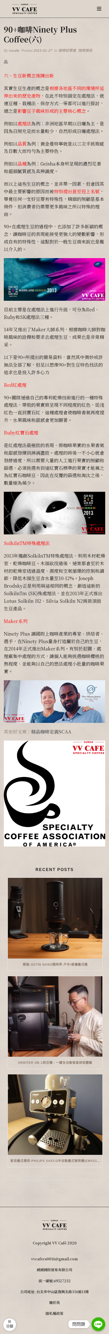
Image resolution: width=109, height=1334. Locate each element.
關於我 (54, 1302)
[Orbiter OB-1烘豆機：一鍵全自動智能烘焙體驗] (55, 1016)
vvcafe (14, 50)
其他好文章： (37, 731)
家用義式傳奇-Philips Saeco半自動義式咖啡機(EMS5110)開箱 (56, 1161)
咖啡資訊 (85, 50)
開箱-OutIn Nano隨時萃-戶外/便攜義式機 (55, 964)
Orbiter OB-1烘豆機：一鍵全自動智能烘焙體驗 (55, 1063)
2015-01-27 (42, 50)
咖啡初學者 (67, 50)
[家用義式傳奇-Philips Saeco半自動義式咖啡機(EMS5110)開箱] (55, 1114)
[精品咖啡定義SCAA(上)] (54, 792)
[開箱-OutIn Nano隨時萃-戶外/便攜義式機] (55, 918)
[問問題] (98, 1324)
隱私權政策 (54, 1313)
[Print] (8, 61)
